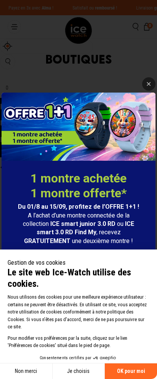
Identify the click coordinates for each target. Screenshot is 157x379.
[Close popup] (148, 84)
